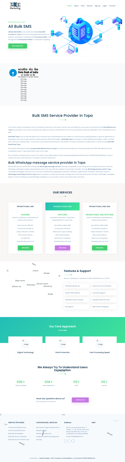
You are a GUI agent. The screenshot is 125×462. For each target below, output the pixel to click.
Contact (112, 6)
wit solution (78, 458)
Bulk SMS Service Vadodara (17, 437)
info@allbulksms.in (77, 436)
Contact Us (80, 400)
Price (83, 6)
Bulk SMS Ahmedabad (15, 434)
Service (89, 6)
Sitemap (39, 440)
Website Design (41, 430)
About (76, 6)
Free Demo (25, 248)
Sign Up (97, 6)
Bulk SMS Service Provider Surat (18, 440)
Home (69, 6)
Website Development (43, 434)
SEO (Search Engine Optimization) (47, 427)
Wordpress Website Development (47, 437)
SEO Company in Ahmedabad (61, 458)
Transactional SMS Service (17, 427)
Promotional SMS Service (16, 430)
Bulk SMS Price (17, 46)
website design (44, 458)
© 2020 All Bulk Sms (88, 458)
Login (105, 6)
